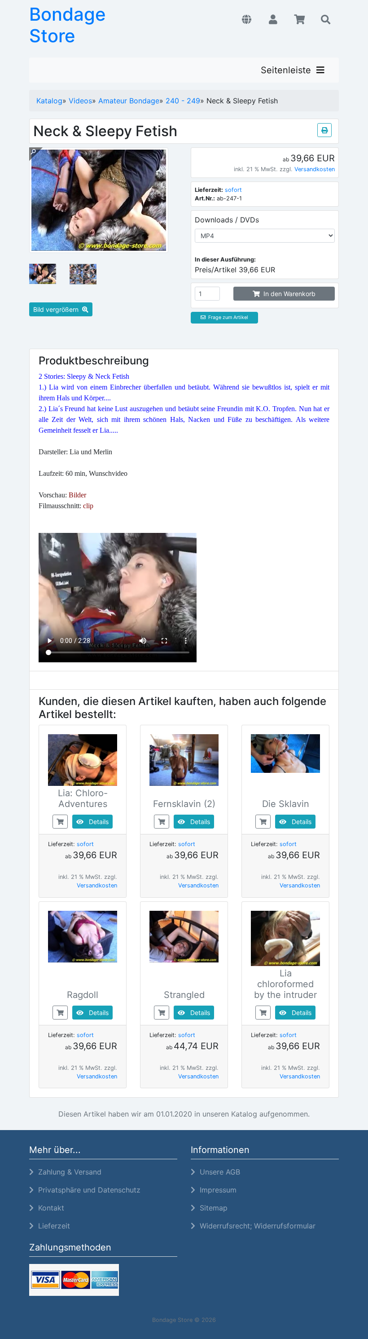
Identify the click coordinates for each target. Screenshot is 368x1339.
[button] (246, 20)
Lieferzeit (52, 1225)
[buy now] (60, 820)
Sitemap (211, 1207)
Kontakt (49, 1207)
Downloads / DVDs (227, 219)
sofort (233, 189)
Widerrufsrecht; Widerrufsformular (255, 1225)
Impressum (216, 1189)
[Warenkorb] (299, 20)
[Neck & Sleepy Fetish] (98, 247)
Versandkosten (314, 169)
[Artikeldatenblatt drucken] (324, 128)
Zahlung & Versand (67, 1171)
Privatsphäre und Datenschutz (87, 1189)
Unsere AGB (217, 1171)
